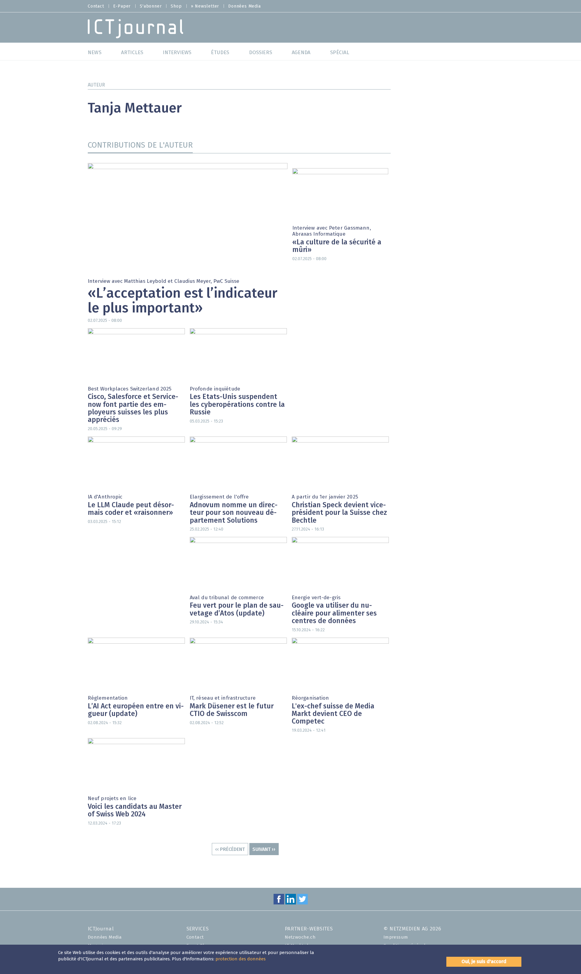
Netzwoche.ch (300, 937)
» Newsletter (205, 6)
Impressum (395, 937)
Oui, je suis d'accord (483, 961)
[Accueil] (135, 28)
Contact (96, 6)
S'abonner (151, 6)
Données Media (244, 6)
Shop (176, 6)
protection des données (240, 959)
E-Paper (122, 6)
